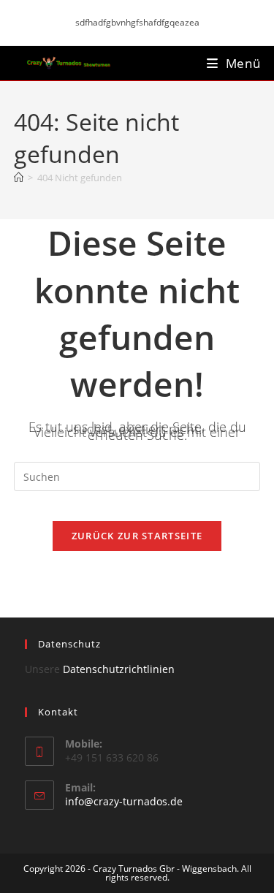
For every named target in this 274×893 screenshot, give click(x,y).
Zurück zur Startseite (137, 535)
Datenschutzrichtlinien (119, 669)
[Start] (18, 177)
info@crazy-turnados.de (124, 801)
